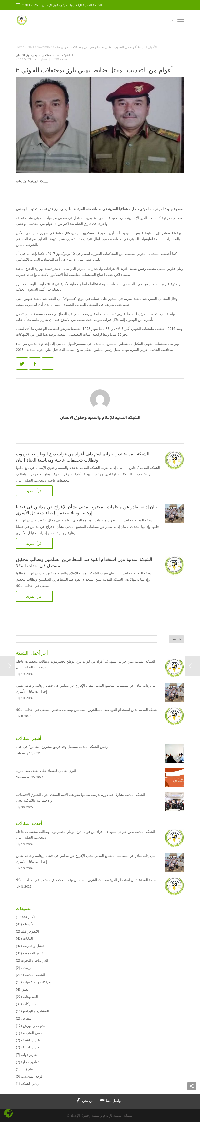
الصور (25, 989)
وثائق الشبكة (30, 1083)
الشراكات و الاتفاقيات (38, 982)
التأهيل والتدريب (34, 945)
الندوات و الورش (35, 1025)
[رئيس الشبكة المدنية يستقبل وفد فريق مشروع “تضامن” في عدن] (174, 754)
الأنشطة (28, 924)
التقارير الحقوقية (34, 953)
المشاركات (30, 1003)
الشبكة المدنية (35, 974)
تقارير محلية (30, 1061)
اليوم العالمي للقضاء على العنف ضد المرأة (46, 770)
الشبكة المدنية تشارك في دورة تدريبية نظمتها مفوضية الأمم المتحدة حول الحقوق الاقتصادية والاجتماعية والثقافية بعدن (80, 797)
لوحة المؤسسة (31, 1076)
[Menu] (180, 20)
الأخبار (44, 59)
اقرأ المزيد (34, 490)
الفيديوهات (30, 996)
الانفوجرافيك (30, 931)
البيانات (28, 938)
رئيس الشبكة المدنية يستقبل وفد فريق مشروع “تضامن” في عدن (62, 746)
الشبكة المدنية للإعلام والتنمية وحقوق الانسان (43, 55)
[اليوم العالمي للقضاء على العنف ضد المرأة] (174, 778)
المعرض (27, 1018)
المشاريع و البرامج (36, 1011)
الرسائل (26, 967)
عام (37, 59)
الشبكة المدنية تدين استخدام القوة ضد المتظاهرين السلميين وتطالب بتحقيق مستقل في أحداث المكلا (87, 709)
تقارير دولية (29, 1054)
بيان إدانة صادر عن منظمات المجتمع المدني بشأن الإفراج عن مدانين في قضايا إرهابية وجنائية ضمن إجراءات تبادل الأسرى (86, 688)
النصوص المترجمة (34, 1032)
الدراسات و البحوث (34, 960)
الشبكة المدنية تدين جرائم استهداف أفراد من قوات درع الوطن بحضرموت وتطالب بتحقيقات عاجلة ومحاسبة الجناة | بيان (85, 664)
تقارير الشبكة (30, 1040)
